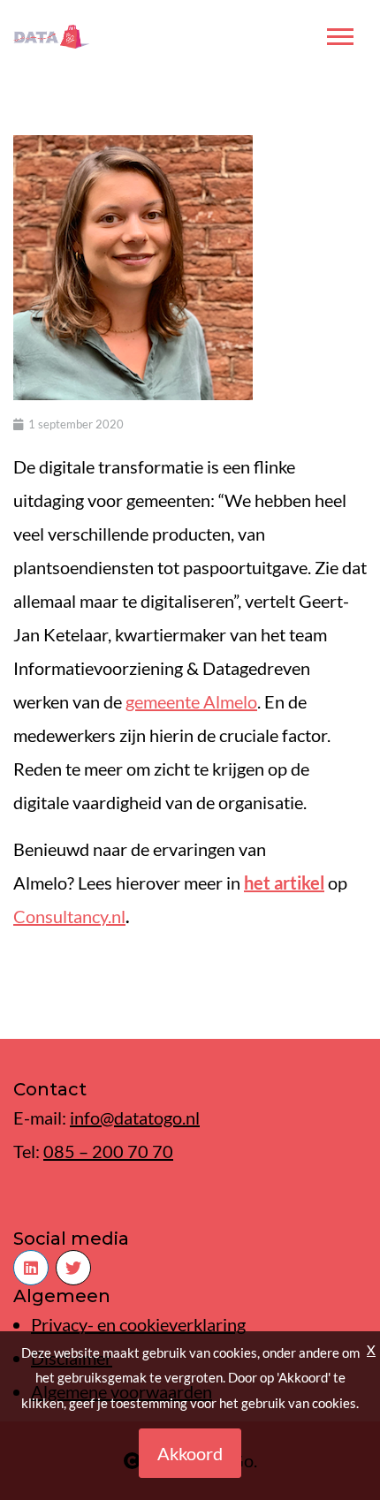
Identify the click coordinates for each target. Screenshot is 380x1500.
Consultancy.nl (69, 916)
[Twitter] (73, 1267)
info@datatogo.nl (135, 1117)
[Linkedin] (31, 1267)
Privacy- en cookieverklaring (138, 1324)
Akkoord (190, 1453)
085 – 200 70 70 (108, 1151)
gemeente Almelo (191, 701)
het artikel (284, 882)
